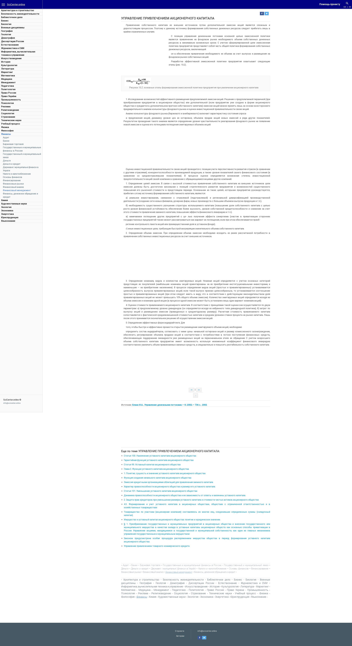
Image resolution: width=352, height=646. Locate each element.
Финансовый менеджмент (17, 190)
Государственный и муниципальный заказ (246, 565)
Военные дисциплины (12, 27)
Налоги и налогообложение (17, 174)
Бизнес (5, 20)
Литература (7, 68)
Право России (8, 92)
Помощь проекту (329, 4)
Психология (7, 103)
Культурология (9, 65)
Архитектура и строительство (17, 10)
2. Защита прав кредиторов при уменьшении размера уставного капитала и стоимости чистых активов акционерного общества (191, 500)
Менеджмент (8, 82)
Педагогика (7, 86)
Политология (8, 89)
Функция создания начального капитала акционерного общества (157, 477)
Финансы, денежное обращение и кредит (214, 572)
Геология (6, 34)
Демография (8, 38)
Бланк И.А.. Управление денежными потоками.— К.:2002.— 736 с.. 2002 (169, 405)
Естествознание (10, 44)
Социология (7, 113)
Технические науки (11, 120)
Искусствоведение (11, 58)
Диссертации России (12, 41)
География (7, 31)
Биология (6, 24)
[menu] (3, 4)
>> (350, 6)
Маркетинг (7, 72)
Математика (8, 75)
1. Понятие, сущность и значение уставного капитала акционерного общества (164, 473)
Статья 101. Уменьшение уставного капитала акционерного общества (160, 491)
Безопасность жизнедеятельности (20, 14)
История (5, 62)
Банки (6, 141)
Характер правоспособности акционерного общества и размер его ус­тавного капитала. (169, 486)
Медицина (6, 79)
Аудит (6, 137)
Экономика (7, 210)
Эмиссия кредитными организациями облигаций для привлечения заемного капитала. (168, 482)
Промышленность (11, 99)
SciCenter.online (16, 4)
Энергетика (7, 214)
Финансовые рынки (13, 183)
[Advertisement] (21, 265)
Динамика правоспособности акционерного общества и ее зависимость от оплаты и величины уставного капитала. (185, 495)
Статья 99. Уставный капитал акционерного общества (152, 464)
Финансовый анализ (13, 187)
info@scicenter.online (11, 403)
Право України (8, 96)
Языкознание (8, 221)
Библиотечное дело (12, 17)
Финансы (6, 134)
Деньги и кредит (11, 164)
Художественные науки (14, 203)
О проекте (179, 631)
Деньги (7, 160)
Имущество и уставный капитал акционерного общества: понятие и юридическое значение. (172, 519)
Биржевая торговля (13, 144)
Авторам (180, 636)
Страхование (8, 117)
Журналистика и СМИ (12, 48)
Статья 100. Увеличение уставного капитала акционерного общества (160, 455)
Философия (7, 130)
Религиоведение (10, 110)
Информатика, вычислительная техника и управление (152, 586)
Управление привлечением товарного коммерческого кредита (156, 546)
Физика (5, 127)
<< (344, 6)
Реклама (5, 106)
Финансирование (12, 180)
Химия (4, 200)
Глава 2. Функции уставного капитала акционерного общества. (156, 469)
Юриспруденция (9, 217)
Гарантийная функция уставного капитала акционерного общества (158, 460)
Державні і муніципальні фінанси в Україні (173, 568)
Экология (6, 207)
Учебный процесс (10, 123)
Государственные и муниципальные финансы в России (192, 565)
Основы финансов (12, 177)
